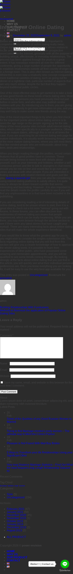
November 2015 (16, 518)
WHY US (12, 554)
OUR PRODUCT (17, 557)
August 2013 (14, 530)
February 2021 (15, 508)
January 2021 (15, 512)
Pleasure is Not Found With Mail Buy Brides (33, 443)
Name (4, 363)
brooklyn (3, 486)
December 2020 (16, 515)
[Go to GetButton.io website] (64, 570)
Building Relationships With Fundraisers (24, 307)
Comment (6, 335)
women (22, 486)
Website (5, 376)
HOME (11, 21)
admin (67, 35)
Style (10, 494)
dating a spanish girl (18, 178)
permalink (6, 278)
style (16, 486)
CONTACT (13, 560)
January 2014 (15, 524)
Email (4, 369)
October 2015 (15, 521)
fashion (11, 486)
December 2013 (16, 527)
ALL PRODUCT (16, 537)
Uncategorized (6, 19)
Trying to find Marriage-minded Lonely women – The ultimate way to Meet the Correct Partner (38, 433)
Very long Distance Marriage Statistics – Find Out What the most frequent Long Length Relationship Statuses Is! (40, 467)
